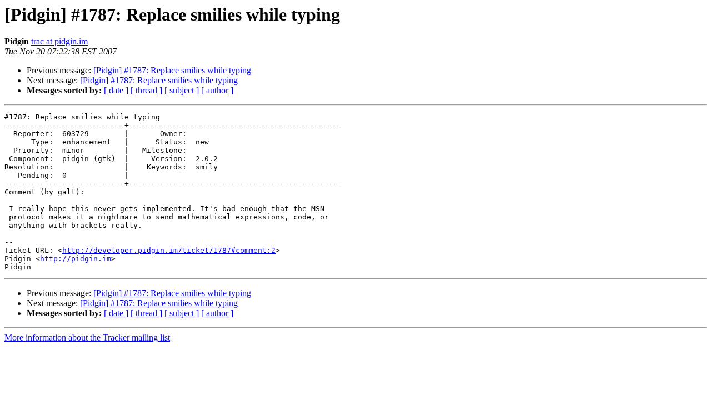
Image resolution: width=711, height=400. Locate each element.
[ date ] (116, 90)
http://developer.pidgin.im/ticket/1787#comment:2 (169, 250)
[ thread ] (146, 90)
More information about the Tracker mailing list (87, 337)
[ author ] (217, 90)
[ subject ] (181, 90)
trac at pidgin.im (59, 41)
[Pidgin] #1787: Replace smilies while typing (172, 70)
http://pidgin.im (75, 258)
